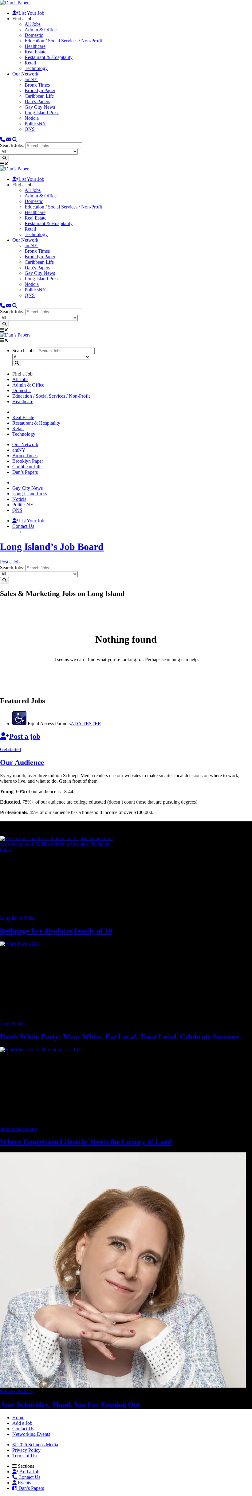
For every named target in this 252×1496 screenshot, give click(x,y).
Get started (10, 749)
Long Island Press (42, 112)
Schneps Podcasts (17, 1391)
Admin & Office (41, 29)
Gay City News (40, 107)
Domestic (34, 35)
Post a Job (10, 561)
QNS (30, 129)
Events (24, 1482)
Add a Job (28, 1471)
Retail (30, 62)
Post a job (24, 736)
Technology (36, 68)
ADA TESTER (86, 723)
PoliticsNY (35, 123)
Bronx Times (37, 85)
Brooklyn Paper (40, 90)
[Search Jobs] (4, 158)
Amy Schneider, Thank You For (70, 1404)
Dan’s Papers (37, 101)
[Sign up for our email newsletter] (8, 139)
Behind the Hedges (18, 1129)
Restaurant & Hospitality (49, 57)
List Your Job (31, 13)
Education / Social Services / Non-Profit (63, 40)
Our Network (25, 73)
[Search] (14, 139)
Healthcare (35, 46)
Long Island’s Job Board (52, 546)
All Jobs (33, 24)
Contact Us (23, 526)
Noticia (32, 118)
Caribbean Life (39, 96)
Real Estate (35, 51)
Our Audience (22, 762)
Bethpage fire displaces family (56, 931)
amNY (31, 79)
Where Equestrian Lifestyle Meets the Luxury (86, 1142)
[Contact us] (2, 139)
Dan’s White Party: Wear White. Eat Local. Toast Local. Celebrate (120, 1037)
